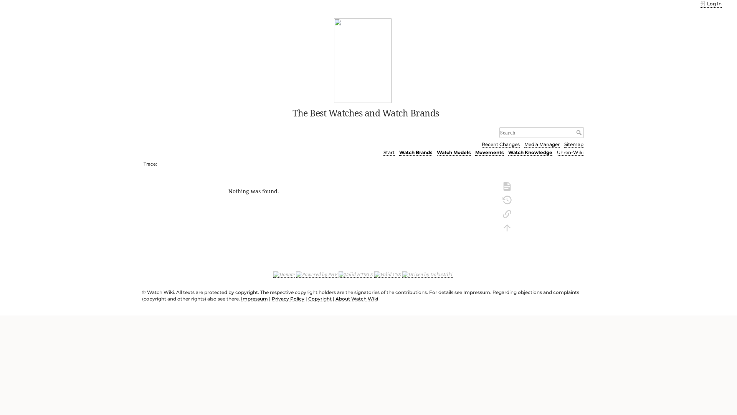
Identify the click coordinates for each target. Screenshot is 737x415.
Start (389, 152)
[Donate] (284, 274)
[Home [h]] (363, 60)
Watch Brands (415, 152)
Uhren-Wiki (570, 152)
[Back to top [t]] (507, 227)
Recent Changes (501, 144)
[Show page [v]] (507, 186)
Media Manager (542, 144)
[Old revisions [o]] (507, 199)
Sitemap (573, 144)
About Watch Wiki (356, 299)
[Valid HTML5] (356, 274)
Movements (489, 152)
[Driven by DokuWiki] (427, 274)
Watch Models (454, 152)
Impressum (254, 299)
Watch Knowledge (530, 152)
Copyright (320, 299)
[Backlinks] (507, 213)
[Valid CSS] (387, 274)
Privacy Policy (288, 299)
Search (579, 132)
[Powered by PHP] (316, 274)
